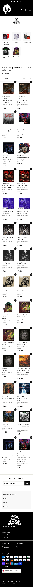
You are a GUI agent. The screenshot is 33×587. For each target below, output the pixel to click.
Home (3, 530)
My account (5, 537)
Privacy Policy (6, 532)
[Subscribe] (27, 483)
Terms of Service (7, 535)
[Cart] (26, 10)
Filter (6, 78)
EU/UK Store (18, 1)
